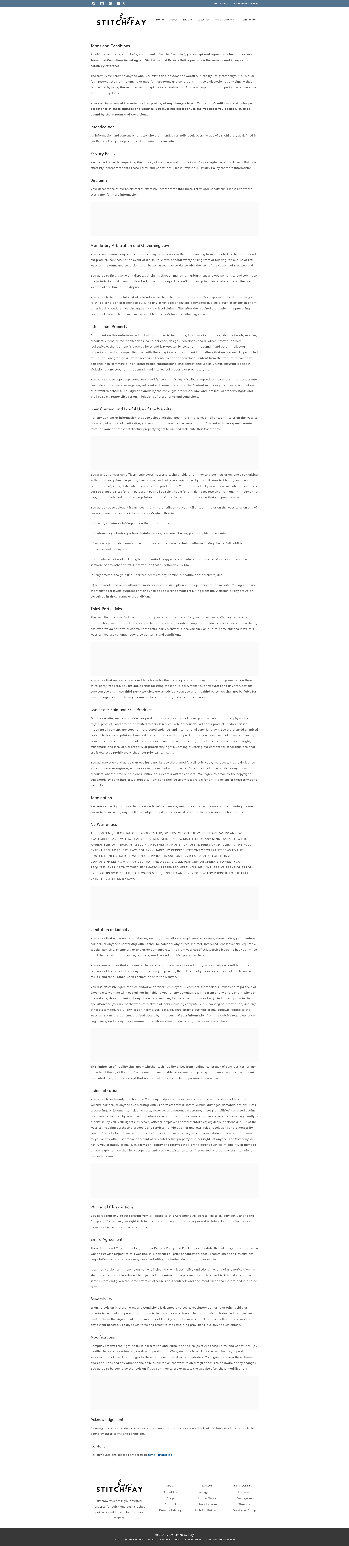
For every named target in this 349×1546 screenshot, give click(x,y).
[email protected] (160, 1455)
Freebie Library (170, 1510)
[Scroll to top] (342, 1535)
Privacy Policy (134, 1540)
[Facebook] (94, 3)
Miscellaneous (207, 1504)
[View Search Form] (125, 3)
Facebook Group (244, 1510)
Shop (170, 1498)
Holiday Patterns (207, 1510)
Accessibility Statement (220, 1540)
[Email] (118, 3)
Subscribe (204, 19)
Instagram (244, 1498)
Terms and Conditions (188, 1540)
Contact (170, 1504)
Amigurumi (207, 1492)
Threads (244, 1504)
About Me (170, 1492)
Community (248, 19)
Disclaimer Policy (159, 1540)
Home (160, 19)
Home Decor (207, 1498)
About (173, 19)
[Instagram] (102, 3)
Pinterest (244, 1492)
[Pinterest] (110, 3)
